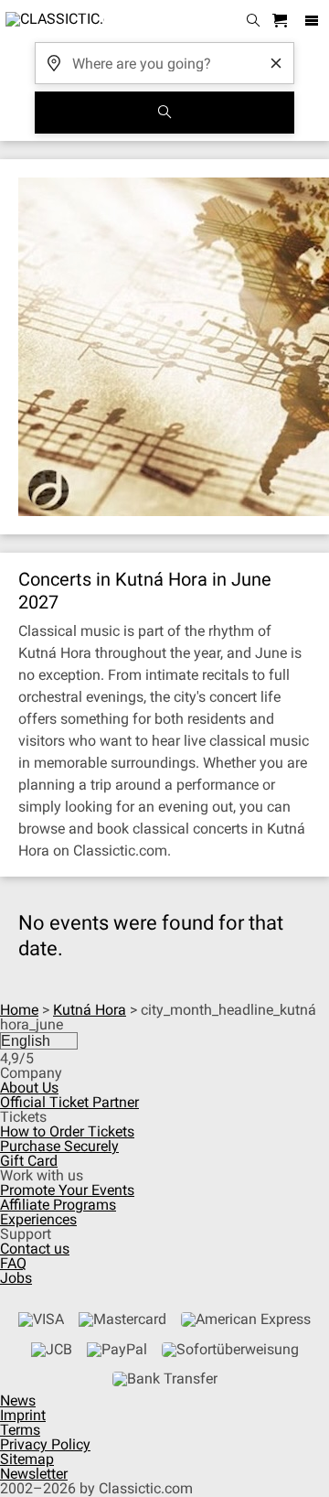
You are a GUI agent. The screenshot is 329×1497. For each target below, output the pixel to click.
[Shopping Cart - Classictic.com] (282, 21)
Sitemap (27, 1459)
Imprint (23, 1415)
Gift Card (29, 1160)
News (18, 1400)
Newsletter (34, 1473)
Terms (20, 1429)
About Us (29, 1087)
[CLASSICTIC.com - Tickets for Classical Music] (52, 21)
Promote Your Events (67, 1190)
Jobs (16, 1278)
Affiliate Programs (58, 1204)
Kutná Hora (89, 1009)
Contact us (34, 1248)
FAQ (13, 1263)
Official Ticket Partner (69, 1102)
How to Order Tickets (67, 1131)
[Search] (164, 113)
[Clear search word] (276, 63)
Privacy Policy (45, 1444)
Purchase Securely (59, 1146)
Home (19, 1009)
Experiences (38, 1219)
